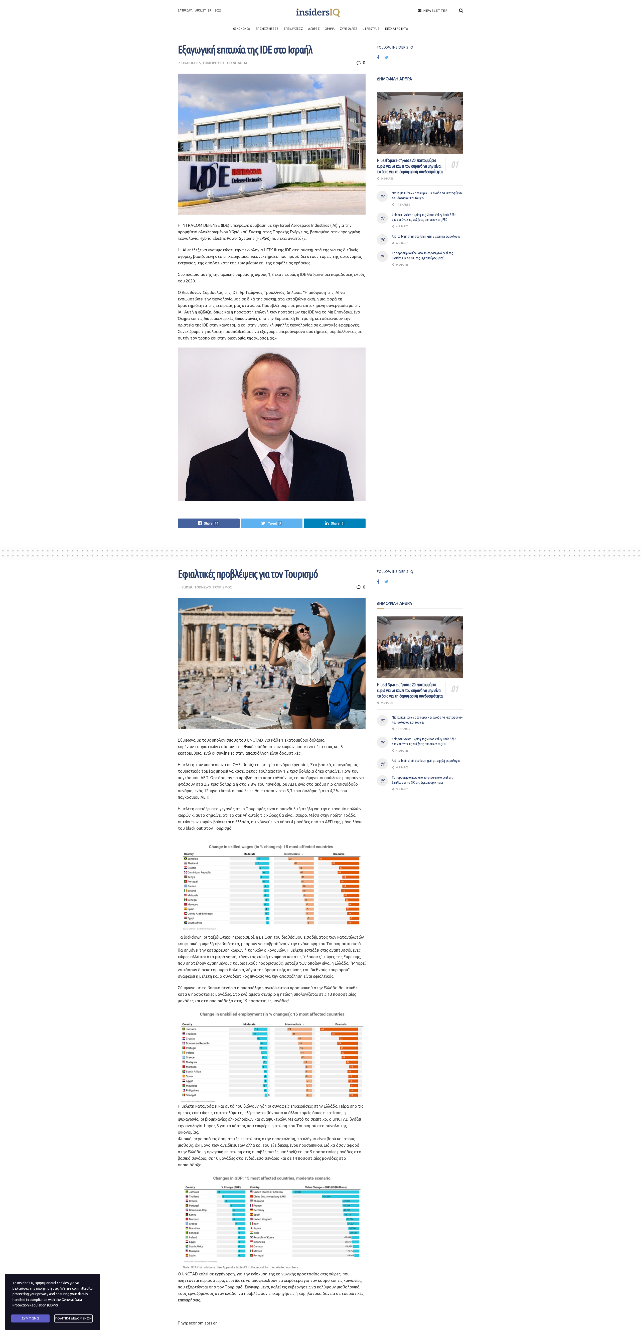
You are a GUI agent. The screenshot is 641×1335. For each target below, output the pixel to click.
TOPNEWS (202, 587)
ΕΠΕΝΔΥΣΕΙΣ (293, 28)
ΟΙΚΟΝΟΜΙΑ (241, 28)
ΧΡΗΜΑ (330, 28)
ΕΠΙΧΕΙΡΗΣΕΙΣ (267, 28)
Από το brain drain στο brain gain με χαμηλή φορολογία (426, 236)
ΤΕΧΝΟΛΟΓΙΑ (236, 63)
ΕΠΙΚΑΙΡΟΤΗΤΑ (396, 28)
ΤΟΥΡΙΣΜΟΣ (222, 587)
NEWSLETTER (435, 10)
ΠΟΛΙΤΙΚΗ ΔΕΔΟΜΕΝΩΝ (73, 1318)
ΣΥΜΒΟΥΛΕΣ (348, 28)
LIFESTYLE (371, 28)
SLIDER (187, 587)
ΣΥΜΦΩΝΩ (30, 1318)
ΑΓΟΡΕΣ (313, 28)
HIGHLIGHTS (191, 63)
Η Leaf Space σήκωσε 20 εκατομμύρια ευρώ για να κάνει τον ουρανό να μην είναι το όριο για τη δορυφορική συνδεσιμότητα (410, 166)
